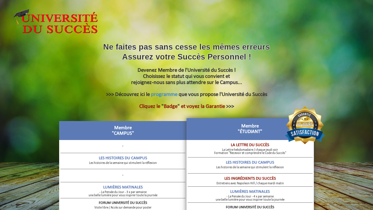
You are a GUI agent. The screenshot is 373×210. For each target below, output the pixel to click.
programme (164, 94)
